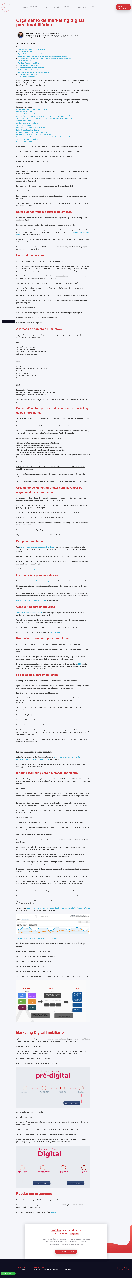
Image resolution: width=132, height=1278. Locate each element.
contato (86, 7)
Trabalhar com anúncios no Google (29, 613)
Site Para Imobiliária (23, 121)
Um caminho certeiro (24, 111)
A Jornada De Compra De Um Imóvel (29, 114)
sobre (25, 7)
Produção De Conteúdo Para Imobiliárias (30, 128)
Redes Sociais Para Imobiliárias (27, 130)
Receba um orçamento (24, 141)
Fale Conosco (9, 1273)
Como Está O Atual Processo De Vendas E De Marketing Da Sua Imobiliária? (43, 116)
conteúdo (57, 7)
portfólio (48, 7)
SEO (79, 664)
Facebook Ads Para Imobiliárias (27, 123)
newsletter (7, 322)
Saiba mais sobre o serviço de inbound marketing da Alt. (36, 938)
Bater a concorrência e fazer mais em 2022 (31, 109)
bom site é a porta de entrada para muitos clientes (37, 547)
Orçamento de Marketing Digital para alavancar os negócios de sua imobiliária (44, 118)
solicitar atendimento (123, 7)
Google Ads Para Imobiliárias (26, 125)
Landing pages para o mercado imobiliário (31, 132)
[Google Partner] (100, 1268)
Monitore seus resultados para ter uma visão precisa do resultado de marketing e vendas (48, 137)
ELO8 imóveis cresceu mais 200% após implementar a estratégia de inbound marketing (58, 908)
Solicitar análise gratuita (66, 1251)
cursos (78, 7)
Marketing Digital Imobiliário (27, 139)
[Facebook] (123, 1268)
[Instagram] (118, 1268)
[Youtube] (127, 1268)
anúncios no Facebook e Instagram (39, 581)
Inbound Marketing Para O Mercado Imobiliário (33, 134)
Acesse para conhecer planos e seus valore (31, 600)
